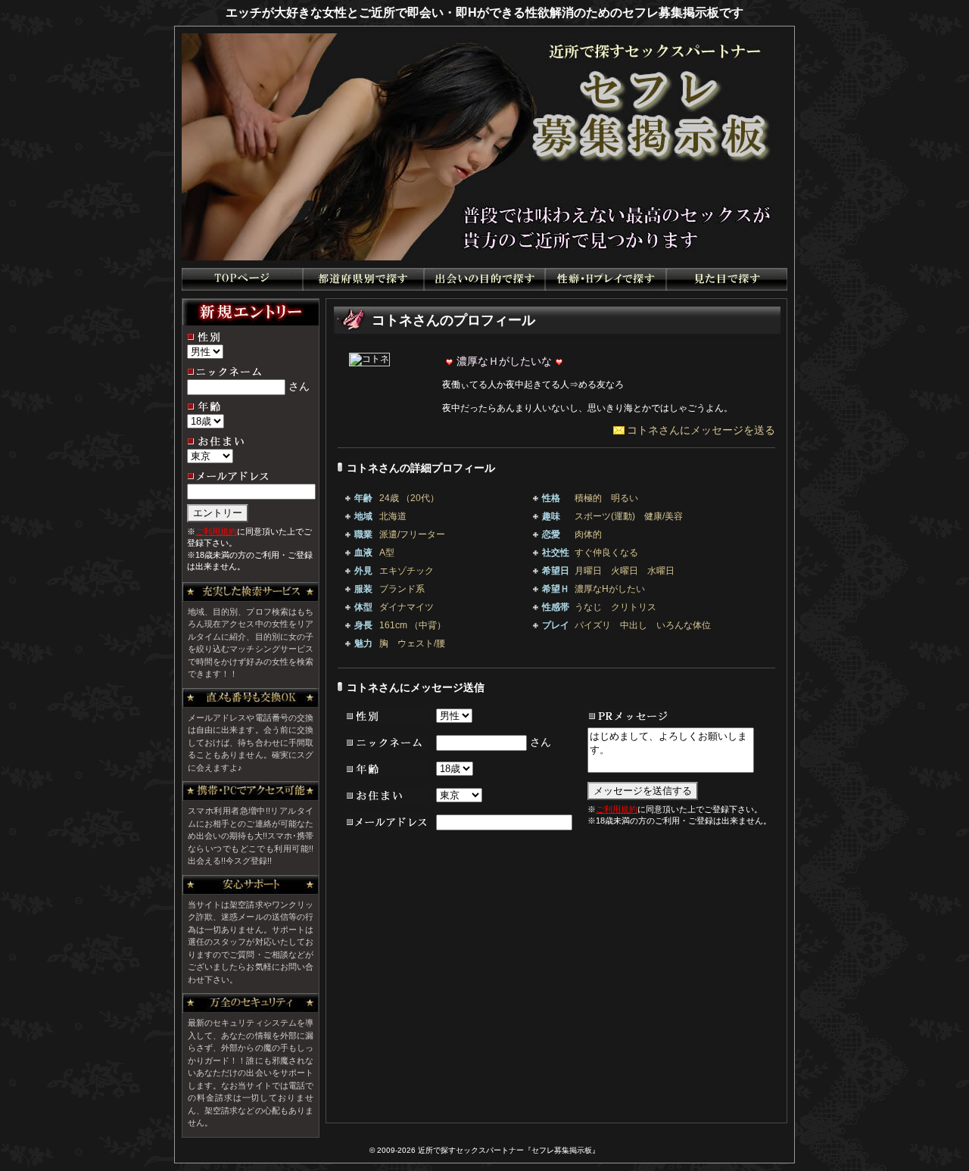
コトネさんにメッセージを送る (701, 430)
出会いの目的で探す (484, 279)
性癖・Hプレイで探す (605, 279)
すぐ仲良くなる (606, 552)
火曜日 (624, 570)
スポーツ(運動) (605, 516)
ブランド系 (402, 589)
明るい (624, 498)
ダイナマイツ (406, 607)
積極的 (588, 498)
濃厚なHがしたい (610, 589)
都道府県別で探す (363, 279)
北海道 (393, 516)
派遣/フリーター (412, 534)
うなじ (588, 607)
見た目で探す (726, 279)
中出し (633, 625)
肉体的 (588, 534)
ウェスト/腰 (421, 643)
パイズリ (593, 625)
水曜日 (661, 570)
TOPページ (242, 279)
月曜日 (588, 570)
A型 (386, 552)
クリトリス (633, 607)
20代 (420, 498)
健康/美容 (663, 516)
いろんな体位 (683, 625)
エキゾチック (406, 570)
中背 (428, 625)
